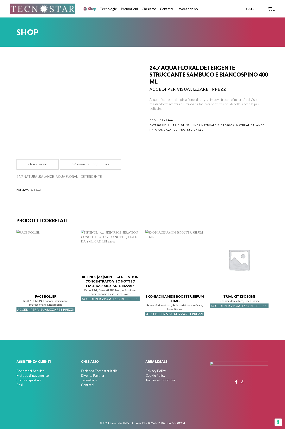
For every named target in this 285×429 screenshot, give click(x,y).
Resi (19, 385)
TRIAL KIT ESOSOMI (239, 296)
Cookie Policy (155, 375)
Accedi (250, 8)
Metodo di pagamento (32, 375)
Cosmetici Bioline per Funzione (117, 290)
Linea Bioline (179, 125)
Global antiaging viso (101, 294)
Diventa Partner (92, 375)
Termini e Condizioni (160, 380)
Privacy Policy (155, 371)
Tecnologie (89, 380)
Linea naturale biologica (213, 125)
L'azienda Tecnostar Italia (99, 371)
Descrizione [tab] (37, 164)
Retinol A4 (90, 290)
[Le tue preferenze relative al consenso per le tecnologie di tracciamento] (278, 422)
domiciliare (61, 301)
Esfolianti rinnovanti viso (187, 305)
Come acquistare (28, 380)
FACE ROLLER (45, 296)
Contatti (87, 385)
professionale (192, 129)
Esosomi (48, 301)
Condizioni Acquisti (30, 371)
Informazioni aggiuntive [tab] (90, 164)
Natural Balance (250, 125)
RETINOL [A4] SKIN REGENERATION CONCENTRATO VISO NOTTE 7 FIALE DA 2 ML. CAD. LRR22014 (110, 281)
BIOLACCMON (32, 301)
